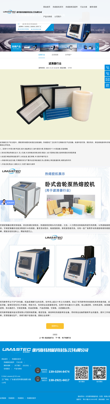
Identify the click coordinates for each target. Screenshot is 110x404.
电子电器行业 (66, 338)
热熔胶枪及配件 (72, 7)
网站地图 (102, 399)
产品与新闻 (47, 16)
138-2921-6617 (59, 380)
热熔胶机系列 (58, 7)
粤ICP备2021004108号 (90, 399)
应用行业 (41, 55)
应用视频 (55, 55)
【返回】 (55, 334)
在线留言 (7, 369)
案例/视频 (93, 7)
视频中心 (55, 326)
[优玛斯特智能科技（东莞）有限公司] (55, 26)
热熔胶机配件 (31, 398)
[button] (97, 47)
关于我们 (18, 365)
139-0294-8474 (59, 371)
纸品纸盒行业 (49, 338)
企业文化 (26, 365)
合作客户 (68, 55)
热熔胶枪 (11, 398)
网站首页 (46, 7)
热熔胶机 (21, 398)
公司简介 (57, 16)
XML (108, 399)
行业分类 (83, 7)
